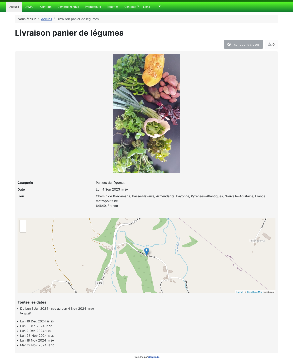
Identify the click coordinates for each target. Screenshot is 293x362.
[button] (130, 7)
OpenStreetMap (254, 291)
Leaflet (239, 291)
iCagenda (153, 356)
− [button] (23, 229)
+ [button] (23, 223)
